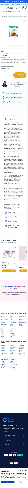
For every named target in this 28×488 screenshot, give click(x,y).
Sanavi (12, 348)
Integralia (12, 352)
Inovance (21, 348)
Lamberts (12, 329)
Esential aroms (4, 358)
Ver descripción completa (7, 66)
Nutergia (3, 316)
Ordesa (3, 350)
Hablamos (17, 86)
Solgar (11, 318)
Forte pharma (4, 359)
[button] (25, 7)
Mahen (12, 332)
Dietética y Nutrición (9, 16)
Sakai (11, 336)
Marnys (21, 324)
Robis (11, 353)
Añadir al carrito (21, 75)
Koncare (3, 345)
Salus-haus (13, 347)
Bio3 (2, 330)
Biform (21, 350)
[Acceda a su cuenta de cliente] (19, 7)
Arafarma (3, 318)
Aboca (11, 316)
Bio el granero (13, 350)
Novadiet (12, 335)
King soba (12, 362)
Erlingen (3, 335)
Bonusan (3, 332)
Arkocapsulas (22, 316)
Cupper (12, 345)
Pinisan (2, 329)
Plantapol (12, 326)
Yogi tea (3, 347)
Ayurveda (21, 345)
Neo (20, 318)
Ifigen (2, 336)
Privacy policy (23, 470)
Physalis (21, 319)
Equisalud (12, 321)
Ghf (11, 330)
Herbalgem (3, 366)
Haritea (2, 361)
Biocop (21, 352)
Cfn (2, 333)
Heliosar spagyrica (3, 363)
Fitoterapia (17, 16)
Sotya (2, 321)
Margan (12, 333)
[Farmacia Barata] (9, 8)
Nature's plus (13, 369)
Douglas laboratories (22, 321)
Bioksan (3, 322)
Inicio (2, 16)
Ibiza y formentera (13, 358)
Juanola (12, 361)
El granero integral (22, 354)
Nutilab (21, 326)
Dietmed (21, 347)
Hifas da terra (4, 319)
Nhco (11, 319)
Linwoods (12, 367)
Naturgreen (4, 352)
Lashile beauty (4, 353)
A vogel (3, 348)
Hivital (2, 367)
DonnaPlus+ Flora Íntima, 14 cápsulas (9, 264)
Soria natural (4, 324)
